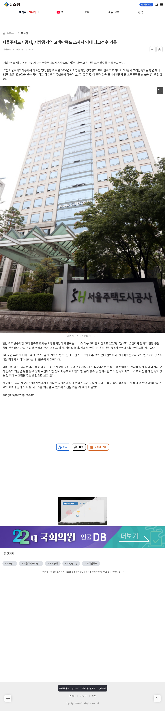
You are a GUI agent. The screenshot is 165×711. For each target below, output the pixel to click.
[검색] (156, 4)
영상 (63, 12)
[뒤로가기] (7, 698)
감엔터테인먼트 (89, 688)
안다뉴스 (75, 688)
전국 (140, 12)
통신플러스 (64, 688)
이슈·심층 (113, 12)
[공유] (159, 49)
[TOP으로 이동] (157, 698)
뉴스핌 (12, 4)
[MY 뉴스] (146, 4)
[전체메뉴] (162, 4)
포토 (86, 12)
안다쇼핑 (102, 688)
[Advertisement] (82, 601)
